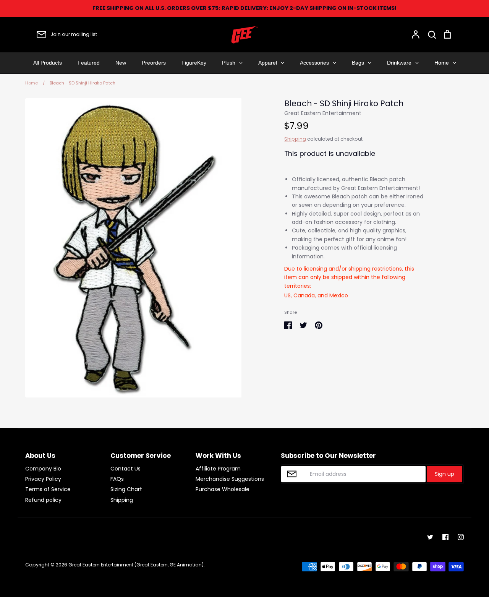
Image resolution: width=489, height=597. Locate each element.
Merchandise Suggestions (230, 479)
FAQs (117, 479)
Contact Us (125, 468)
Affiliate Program (218, 468)
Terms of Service (48, 489)
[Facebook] (445, 537)
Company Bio (43, 468)
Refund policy (43, 500)
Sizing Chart (126, 489)
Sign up (444, 474)
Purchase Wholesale (222, 489)
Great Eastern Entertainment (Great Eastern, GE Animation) (136, 564)
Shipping (295, 139)
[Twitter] (430, 537)
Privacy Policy (43, 479)
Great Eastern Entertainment (322, 113)
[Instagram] (460, 537)
